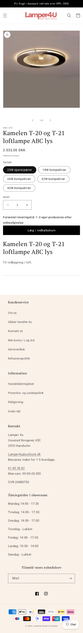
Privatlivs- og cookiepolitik (26, 393)
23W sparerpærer (19, 169)
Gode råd (14, 411)
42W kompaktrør (19, 188)
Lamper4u (37, 626)
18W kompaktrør (54, 169)
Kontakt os (15, 331)
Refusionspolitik (19, 358)
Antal (6, 196)
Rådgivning (15, 402)
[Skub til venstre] (32, 120)
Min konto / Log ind (21, 340)
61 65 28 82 (16, 468)
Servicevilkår (16, 349)
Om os (12, 312)
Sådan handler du (20, 322)
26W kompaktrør (19, 179)
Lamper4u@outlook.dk (24, 454)
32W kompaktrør (53, 179)
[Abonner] (70, 578)
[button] (5, 15)
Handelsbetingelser (21, 383)
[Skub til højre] (50, 120)
